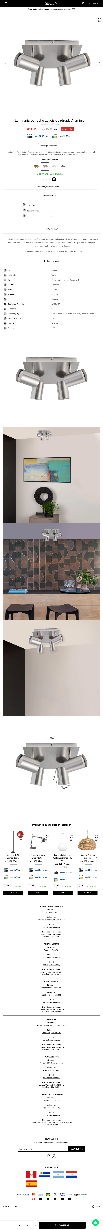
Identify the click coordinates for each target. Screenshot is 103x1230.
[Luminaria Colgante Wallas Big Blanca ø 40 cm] (62, 841)
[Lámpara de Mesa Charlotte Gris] (37, 841)
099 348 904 (56, 995)
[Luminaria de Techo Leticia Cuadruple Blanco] (54, 166)
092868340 (56, 957)
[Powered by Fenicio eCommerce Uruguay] (96, 1207)
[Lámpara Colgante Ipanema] (87, 841)
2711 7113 (47, 957)
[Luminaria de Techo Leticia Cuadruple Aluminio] (45, 166)
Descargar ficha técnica (50, 146)
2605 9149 (42, 920)
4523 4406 (46, 1108)
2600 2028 (51, 920)
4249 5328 (47, 1070)
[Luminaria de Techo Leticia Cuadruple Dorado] (36, 166)
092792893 (60, 920)
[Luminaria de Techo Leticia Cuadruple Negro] (63, 166)
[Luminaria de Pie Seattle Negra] (12, 841)
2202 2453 (46, 995)
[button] (83, 3)
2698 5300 (46, 1033)
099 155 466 (56, 1108)
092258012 (56, 1070)
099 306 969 (56, 1033)
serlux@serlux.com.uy (51, 927)
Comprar (64, 1225)
